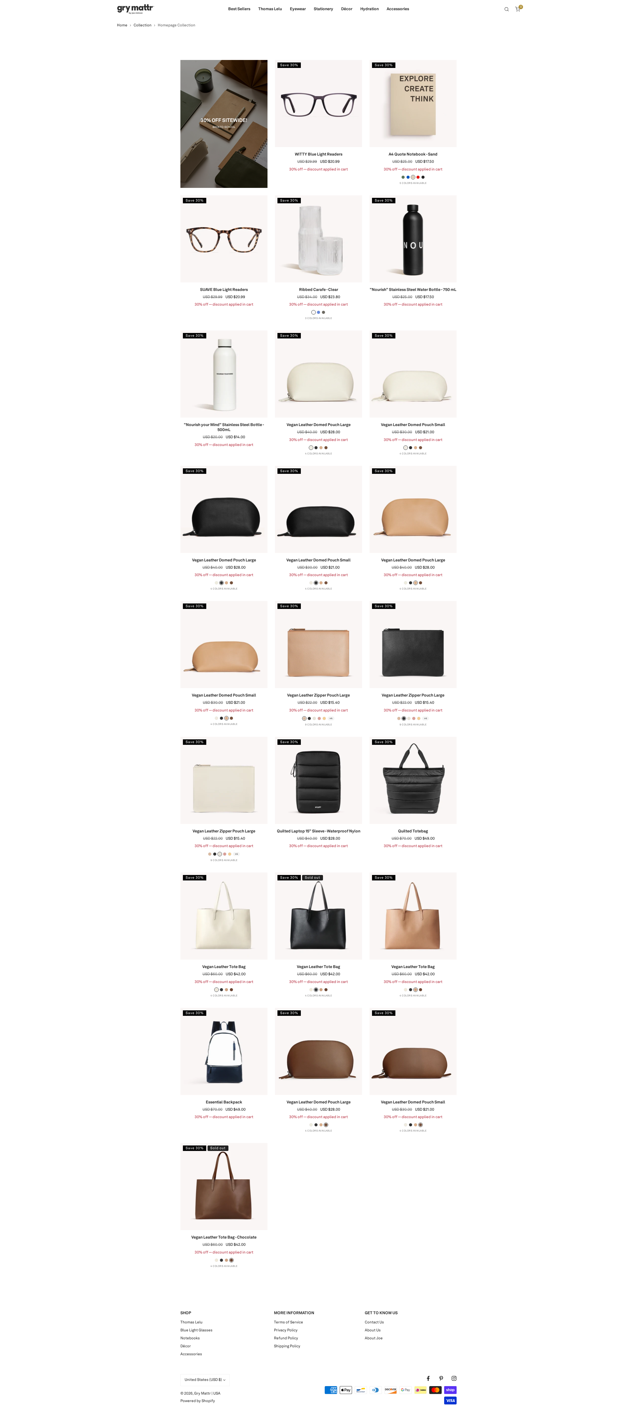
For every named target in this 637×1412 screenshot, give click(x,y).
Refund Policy (286, 1338)
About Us (373, 1330)
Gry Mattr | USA (207, 1394)
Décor (185, 1346)
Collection (143, 25)
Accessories (191, 1354)
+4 (330, 718)
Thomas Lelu (191, 1322)
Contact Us (374, 1322)
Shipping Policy (287, 1346)
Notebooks (190, 1338)
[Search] (506, 9)
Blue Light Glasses (196, 1330)
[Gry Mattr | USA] (135, 9)
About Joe (374, 1338)
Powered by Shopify (197, 1401)
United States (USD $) (203, 1380)
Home (122, 25)
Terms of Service (288, 1322)
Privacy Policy (286, 1330)
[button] (517, 9)
